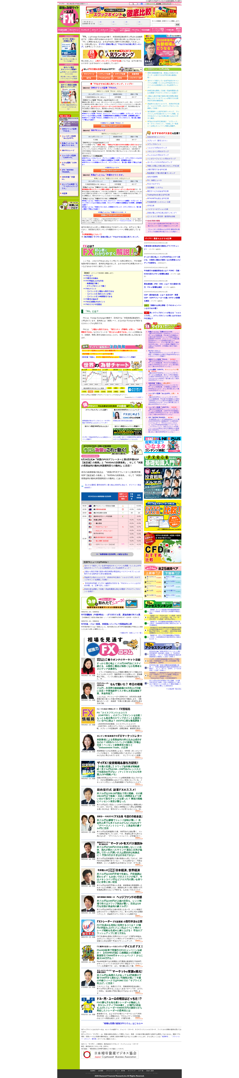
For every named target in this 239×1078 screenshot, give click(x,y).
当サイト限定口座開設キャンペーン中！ (69, 86)
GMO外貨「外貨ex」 (68, 178)
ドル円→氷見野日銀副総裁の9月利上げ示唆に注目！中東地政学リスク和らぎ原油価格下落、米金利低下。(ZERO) (165, 661)
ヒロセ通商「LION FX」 (69, 164)
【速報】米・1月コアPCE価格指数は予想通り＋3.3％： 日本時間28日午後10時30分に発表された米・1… (165, 637)
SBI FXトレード (68, 150)
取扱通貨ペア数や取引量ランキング (161, 173)
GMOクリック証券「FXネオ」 (69, 130)
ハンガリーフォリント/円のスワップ (161, 159)
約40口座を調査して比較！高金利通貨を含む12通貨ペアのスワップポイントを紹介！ (112, 590)
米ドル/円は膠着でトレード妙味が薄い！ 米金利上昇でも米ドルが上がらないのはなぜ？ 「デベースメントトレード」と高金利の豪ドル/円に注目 (119, 824)
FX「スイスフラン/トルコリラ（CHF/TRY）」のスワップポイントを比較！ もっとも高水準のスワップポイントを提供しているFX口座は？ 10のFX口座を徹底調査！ (119, 716)
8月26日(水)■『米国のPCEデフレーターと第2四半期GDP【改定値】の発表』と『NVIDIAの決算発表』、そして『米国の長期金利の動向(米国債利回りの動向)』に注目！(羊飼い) (165, 654)
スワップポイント (154, 144)
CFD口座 (150, 206)
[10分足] (97, 391)
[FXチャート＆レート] (135, 389)
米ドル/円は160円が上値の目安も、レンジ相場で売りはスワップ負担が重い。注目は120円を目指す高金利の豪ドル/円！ (119, 903)
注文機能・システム (155, 188)
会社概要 (100, 1065)
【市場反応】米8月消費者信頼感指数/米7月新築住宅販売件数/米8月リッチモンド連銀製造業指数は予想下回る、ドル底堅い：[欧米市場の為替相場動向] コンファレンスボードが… (165, 630)
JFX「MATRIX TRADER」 (67, 171)
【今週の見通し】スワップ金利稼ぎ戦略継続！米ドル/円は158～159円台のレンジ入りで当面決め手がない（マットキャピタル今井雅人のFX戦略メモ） (119, 770)
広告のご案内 (150, 1065)
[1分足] (84, 391)
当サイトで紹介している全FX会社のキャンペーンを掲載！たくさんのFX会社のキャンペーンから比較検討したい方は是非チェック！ (112, 567)
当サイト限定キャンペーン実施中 (69, 68)
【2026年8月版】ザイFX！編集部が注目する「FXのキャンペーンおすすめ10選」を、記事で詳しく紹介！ (112, 584)
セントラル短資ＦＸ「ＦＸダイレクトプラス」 (70, 186)
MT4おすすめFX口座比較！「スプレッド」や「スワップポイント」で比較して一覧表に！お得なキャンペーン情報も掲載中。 (163, 124)
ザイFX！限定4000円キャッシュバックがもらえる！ (68, 107)
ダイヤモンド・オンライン (107, 1068)
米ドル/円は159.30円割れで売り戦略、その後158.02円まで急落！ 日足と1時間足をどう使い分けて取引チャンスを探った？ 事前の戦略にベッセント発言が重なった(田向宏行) (165, 683)
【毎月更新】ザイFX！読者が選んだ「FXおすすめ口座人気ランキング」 (111, 237)
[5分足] (90, 391)
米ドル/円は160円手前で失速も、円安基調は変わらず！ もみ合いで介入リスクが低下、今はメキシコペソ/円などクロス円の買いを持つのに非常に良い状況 (119, 878)
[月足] (122, 388)
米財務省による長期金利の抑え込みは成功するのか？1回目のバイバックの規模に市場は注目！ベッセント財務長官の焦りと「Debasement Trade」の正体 (119, 743)
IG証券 (64, 193)
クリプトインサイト (145, 1068)
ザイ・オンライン (133, 1068)
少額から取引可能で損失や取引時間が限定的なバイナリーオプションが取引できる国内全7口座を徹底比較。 (112, 573)
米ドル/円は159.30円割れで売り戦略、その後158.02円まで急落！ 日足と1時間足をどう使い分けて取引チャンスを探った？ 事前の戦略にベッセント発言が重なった (119, 797)
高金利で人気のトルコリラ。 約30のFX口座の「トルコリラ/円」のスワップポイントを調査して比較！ (112, 578)
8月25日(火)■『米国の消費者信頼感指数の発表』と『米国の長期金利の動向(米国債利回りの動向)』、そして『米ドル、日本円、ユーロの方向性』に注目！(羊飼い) (165, 667)
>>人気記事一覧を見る (173, 689)
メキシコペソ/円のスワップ (158, 151)
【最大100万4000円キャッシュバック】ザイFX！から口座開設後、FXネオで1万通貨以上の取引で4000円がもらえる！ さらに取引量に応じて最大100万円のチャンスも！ (163, 362)
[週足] (116, 388)
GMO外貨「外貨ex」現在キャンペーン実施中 (109, 357)
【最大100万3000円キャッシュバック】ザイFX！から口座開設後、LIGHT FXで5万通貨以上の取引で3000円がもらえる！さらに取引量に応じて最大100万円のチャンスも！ (163, 410)
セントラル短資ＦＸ (137, 397)
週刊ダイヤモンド (122, 1068)
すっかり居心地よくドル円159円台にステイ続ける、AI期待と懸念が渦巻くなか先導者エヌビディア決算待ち (119, 666)
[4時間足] (122, 391)
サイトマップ (131, 1065)
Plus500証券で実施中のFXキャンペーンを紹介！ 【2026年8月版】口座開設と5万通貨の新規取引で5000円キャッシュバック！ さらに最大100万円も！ (120, 954)
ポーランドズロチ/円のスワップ (159, 162)
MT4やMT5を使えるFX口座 (158, 198)
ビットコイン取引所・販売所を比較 (161, 216)
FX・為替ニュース (154, 180)
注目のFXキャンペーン (156, 137)
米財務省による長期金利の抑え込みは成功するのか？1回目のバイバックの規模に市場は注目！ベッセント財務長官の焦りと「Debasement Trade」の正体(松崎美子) (165, 675)
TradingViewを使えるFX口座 (158, 195)
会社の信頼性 (152, 177)
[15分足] (103, 391)
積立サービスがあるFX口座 (158, 191)
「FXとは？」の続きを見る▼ (112, 339)
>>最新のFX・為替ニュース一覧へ (131, 633)
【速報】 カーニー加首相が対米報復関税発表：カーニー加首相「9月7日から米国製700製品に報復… (165, 611)
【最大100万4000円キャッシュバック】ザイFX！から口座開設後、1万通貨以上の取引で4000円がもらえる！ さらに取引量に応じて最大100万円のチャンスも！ (163, 386)
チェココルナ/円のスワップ (158, 155)
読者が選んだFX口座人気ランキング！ (162, 213)
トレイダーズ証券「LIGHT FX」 (69, 157)
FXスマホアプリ (153, 184)
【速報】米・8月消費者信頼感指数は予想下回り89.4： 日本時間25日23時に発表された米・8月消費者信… (165, 623)
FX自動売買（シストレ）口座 (158, 202)
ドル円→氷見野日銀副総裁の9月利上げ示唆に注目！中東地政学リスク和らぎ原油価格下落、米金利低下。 (119, 691)
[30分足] (109, 391)
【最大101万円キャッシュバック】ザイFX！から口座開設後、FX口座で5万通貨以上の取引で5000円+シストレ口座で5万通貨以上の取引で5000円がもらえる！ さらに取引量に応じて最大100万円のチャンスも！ (163, 399)
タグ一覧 (140, 1065)
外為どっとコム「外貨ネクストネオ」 (70, 144)
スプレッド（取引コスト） (157, 141)
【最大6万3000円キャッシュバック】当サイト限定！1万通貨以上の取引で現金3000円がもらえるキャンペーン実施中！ (164, 353)
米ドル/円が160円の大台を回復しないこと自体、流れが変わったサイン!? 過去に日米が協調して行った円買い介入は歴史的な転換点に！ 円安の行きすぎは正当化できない (119, 851)
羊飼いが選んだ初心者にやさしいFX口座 (163, 166)
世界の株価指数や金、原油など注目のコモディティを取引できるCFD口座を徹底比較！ (163, 75)
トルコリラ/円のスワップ (157, 148)
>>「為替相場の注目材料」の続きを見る (112, 554)
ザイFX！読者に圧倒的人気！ (68, 40)
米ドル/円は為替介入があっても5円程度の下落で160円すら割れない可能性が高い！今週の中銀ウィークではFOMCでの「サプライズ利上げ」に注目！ (119, 979)
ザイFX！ (155, 1068)
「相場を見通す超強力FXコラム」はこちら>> (122, 1023)
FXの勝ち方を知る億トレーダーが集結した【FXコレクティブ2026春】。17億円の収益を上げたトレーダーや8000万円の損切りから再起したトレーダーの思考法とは (119, 1006)
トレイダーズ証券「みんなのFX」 (69, 137)
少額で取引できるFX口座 (157, 169)
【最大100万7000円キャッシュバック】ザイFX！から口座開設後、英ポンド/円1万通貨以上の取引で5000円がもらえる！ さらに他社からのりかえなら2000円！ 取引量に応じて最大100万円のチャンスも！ (163, 375)
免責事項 (92, 1065)
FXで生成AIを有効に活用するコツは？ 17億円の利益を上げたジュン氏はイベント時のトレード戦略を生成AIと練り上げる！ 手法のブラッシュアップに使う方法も (119, 929)
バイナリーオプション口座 (157, 209)
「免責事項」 (167, 1040)
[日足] (109, 388)
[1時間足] (116, 391)
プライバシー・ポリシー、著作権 (115, 1065)
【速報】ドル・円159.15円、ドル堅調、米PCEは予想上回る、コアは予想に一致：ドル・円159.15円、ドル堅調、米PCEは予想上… (165, 617)
